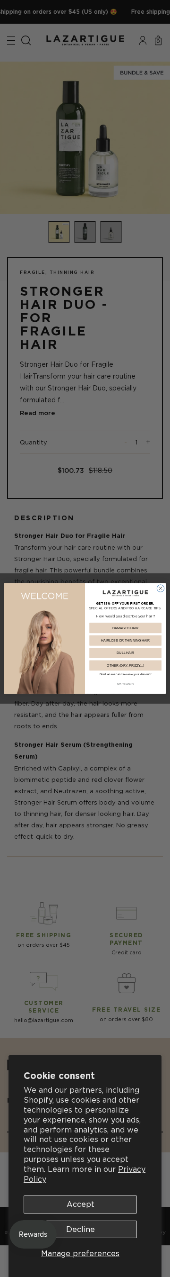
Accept (80, 1204)
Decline (80, 1229)
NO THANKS (125, 684)
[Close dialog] (160, 588)
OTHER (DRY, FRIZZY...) (125, 665)
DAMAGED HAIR (125, 627)
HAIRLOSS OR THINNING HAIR (125, 640)
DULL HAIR (125, 652)
